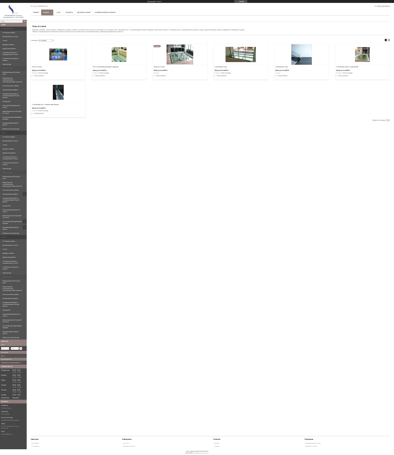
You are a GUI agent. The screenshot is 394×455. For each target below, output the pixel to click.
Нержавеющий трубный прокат (10, 124)
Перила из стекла (311, 446)
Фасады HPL (6, 101)
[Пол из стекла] (58, 54)
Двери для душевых (9, 48)
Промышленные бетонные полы (11, 73)
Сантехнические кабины (11, 86)
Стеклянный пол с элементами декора (45, 104)
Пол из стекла (37, 67)
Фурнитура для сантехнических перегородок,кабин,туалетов (12, 80)
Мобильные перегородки (11, 129)
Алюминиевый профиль (10, 90)
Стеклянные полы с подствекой (347, 67)
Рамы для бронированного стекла (11, 106)
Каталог (46, 12)
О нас (3, 133)
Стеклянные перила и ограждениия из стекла (10, 53)
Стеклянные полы (220, 67)
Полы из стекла (8, 68)
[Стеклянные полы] (240, 54)
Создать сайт (151, 1)
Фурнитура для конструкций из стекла (12, 112)
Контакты (69, 12)
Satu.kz (206, 451)
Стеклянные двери (9, 32)
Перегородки (7, 64)
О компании (35, 446)
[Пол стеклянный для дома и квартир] (119, 54)
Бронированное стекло (10, 36)
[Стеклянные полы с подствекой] (362, 54)
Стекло (5, 40)
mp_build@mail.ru (6, 434)
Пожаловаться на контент (201, 453)
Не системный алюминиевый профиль (12, 118)
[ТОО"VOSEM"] (13, 9)
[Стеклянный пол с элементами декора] (58, 92)
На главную (35, 443)
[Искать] (25, 21)
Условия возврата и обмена (105, 12)
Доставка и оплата (84, 12)
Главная (36, 12)
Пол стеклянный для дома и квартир (105, 67)
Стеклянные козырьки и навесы (10, 59)
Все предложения (7, 28)
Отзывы (4, 237)
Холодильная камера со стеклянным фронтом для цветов (11, 95)
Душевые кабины (8, 44)
